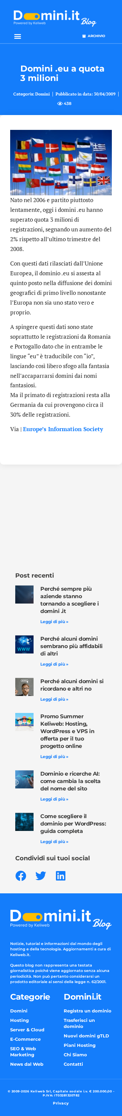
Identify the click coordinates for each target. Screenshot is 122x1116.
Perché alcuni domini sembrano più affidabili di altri (71, 646)
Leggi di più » (54, 621)
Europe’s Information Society (63, 429)
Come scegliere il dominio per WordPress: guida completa (73, 823)
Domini (42, 93)
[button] (17, 35)
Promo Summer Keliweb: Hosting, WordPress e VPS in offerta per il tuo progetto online (67, 731)
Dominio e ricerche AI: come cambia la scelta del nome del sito (70, 781)
